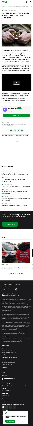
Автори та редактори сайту (9, 352)
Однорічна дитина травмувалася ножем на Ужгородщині (13, 180)
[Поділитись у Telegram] (14, 130)
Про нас (4, 348)
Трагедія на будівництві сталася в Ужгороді (14, 205)
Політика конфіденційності (8, 362)
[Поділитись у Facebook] (11, 130)
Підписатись (16, 115)
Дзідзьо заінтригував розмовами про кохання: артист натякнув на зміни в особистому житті (15, 173)
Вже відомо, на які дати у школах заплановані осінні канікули (15, 192)
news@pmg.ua (5, 395)
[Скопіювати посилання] (22, 130)
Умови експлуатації (7, 364)
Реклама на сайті (6, 360)
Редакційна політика (7, 350)
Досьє (3, 372)
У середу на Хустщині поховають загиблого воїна (16, 186)
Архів (3, 370)
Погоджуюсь (10, 421)
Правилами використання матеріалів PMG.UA (12, 341)
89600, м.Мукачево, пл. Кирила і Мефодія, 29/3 (14, 385)
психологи (18, 135)
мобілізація (25, 135)
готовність (11, 135)
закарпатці (4, 135)
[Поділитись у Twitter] (18, 130)
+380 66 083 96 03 (6, 390)
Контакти (4, 354)
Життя (8, 6)
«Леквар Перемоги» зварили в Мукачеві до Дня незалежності (16, 199)
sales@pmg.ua (5, 400)
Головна (3, 6)
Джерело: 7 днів (5, 122)
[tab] (10, 273)
